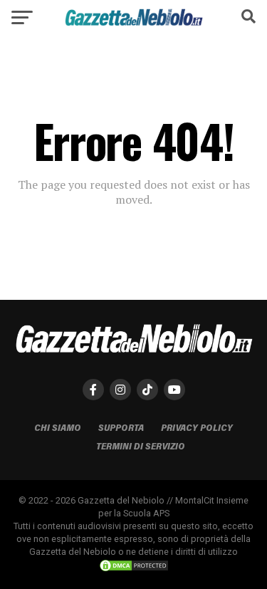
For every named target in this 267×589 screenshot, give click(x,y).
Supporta (121, 427)
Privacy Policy (197, 427)
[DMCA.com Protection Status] (133, 568)
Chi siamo (57, 427)
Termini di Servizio (140, 446)
